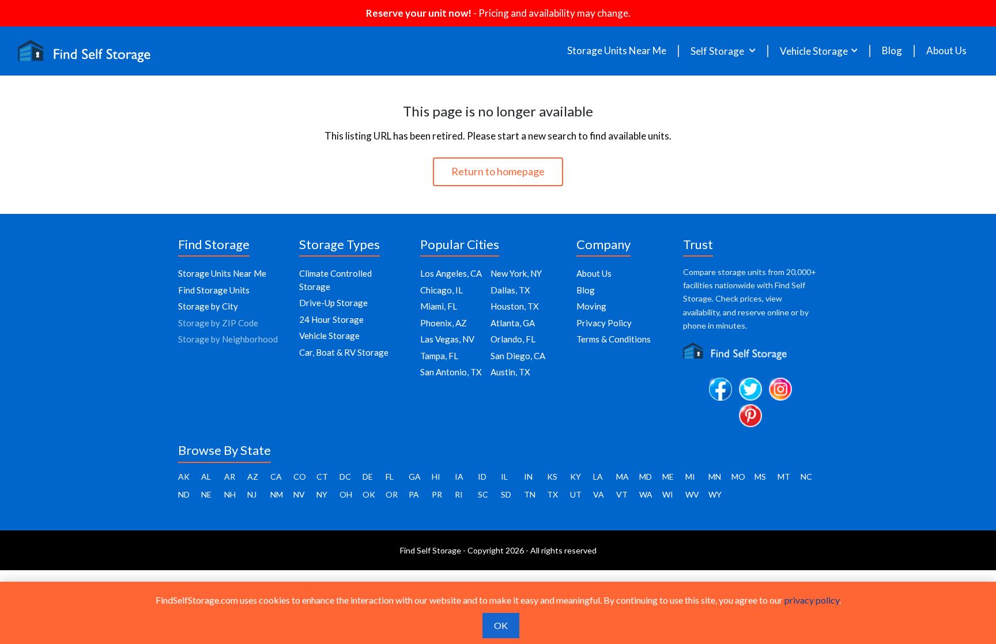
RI (459, 494)
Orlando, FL (513, 339)
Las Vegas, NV (447, 339)
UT (576, 494)
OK (369, 494)
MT (784, 476)
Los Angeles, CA (451, 273)
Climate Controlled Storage (335, 280)
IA (459, 476)
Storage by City (208, 306)
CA (276, 476)
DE (368, 476)
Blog (892, 51)
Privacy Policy (604, 323)
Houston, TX (515, 306)
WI (667, 494)
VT (622, 494)
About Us (946, 51)
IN (528, 476)
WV (692, 494)
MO (738, 476)
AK (184, 476)
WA (645, 494)
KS (552, 476)
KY (575, 476)
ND (184, 494)
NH (230, 494)
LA (598, 476)
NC (806, 476)
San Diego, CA (518, 356)
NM (276, 494)
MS (760, 476)
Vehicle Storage (329, 335)
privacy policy (811, 599)
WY (715, 494)
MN (714, 476)
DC (345, 476)
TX (552, 494)
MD (645, 476)
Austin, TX (510, 372)
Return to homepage (498, 171)
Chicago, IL (441, 290)
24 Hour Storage (331, 319)
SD (506, 494)
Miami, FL (438, 306)
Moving (591, 306)
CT (322, 476)
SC (483, 494)
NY (321, 494)
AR (229, 476)
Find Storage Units (214, 290)
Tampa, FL (439, 356)
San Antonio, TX (451, 372)
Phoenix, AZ (443, 323)
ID (482, 476)
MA (622, 476)
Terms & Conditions (613, 339)
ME (668, 476)
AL (206, 476)
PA (414, 494)
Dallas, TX (510, 290)
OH (345, 494)
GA (415, 476)
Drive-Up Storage (333, 302)
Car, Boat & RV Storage (343, 352)
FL (390, 476)
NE (206, 494)
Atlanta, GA (513, 323)
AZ (252, 476)
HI (436, 476)
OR (392, 494)
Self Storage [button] (718, 51)
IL (504, 476)
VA (598, 494)
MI (690, 476)
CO (299, 476)
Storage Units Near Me (616, 51)
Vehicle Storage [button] (814, 51)
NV (299, 494)
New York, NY (516, 273)
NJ (251, 494)
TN (529, 494)
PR (437, 494)
